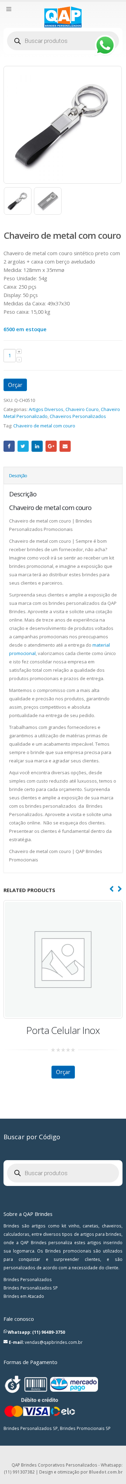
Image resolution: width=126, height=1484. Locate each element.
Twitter (23, 446)
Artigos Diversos (46, 409)
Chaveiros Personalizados (78, 416)
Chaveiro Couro (82, 409)
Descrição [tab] (18, 475)
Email (65, 446)
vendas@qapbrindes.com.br (54, 1342)
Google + (51, 446)
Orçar (15, 385)
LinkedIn (37, 446)
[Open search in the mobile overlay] (63, 41)
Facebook (9, 446)
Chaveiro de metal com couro (44, 426)
